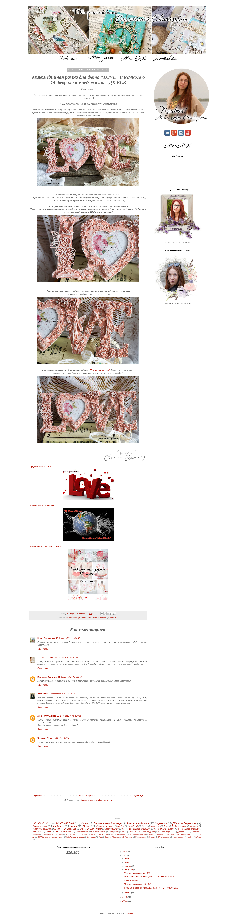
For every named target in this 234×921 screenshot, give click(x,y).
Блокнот (132, 832)
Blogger (130, 913)
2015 (124, 901)
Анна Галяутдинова (46, 716)
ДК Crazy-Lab (70, 829)
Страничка (161, 823)
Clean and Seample (112, 837)
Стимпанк (91, 837)
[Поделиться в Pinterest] (114, 613)
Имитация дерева (156, 834)
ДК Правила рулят (147, 832)
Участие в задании (42, 829)
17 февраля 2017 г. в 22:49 (70, 677)
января (128, 892)
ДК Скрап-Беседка (118, 834)
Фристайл (37, 832)
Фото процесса (178, 837)
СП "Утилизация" (98, 832)
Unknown (41, 738)
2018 (124, 852)
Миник (86, 826)
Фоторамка (113, 618)
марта (128, 866)
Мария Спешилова (46, 638)
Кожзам (170, 834)
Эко (81, 829)
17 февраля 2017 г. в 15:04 (66, 657)
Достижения (183, 832)
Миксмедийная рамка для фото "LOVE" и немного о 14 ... (150, 877)
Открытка (41, 823)
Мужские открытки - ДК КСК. (137, 884)
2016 (124, 897)
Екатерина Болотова (47, 677)
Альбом (120, 826)
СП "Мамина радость (164, 829)
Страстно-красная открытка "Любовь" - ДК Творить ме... (151, 888)
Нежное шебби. (131, 880)
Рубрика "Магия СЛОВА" (42, 466)
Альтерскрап (71, 618)
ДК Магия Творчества (184, 823)
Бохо (93, 834)
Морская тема (82, 832)
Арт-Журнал (71, 834)
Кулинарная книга (184, 834)
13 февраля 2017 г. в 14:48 (68, 638)
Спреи (84, 823)
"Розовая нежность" (100, 370)
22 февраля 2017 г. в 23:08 (69, 716)
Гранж (57, 829)
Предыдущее (140, 795)
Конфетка (58, 826)
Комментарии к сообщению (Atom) (96, 800)
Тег (100, 837)
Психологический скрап (53, 834)
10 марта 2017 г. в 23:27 (58, 738)
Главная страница (87, 795)
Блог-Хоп (83, 834)
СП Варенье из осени (75, 837)
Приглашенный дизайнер (107, 823)
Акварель (155, 826)
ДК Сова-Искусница (166, 832)
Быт (166, 826)
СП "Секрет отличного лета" (50, 837)
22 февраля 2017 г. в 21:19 (62, 694)
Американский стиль (137, 823)
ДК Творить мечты (137, 834)
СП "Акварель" (163, 837)
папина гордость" (64, 832)
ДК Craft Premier (94, 829)
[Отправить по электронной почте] (102, 613)
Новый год (133, 826)
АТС (123, 832)
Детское (194, 826)
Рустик (152, 837)
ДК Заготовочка (179, 826)
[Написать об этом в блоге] (105, 613)
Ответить (42, 649)
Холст (145, 826)
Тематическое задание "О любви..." (47, 546)
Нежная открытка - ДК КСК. (137, 873)
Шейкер (191, 837)
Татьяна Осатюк (45, 657)
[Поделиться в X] (108, 613)
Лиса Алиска (43, 694)
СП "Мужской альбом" (188, 829)
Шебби (49, 832)
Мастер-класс (112, 829)
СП (123, 829)
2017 (124, 855)
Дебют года (127, 837)
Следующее (36, 795)
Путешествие (140, 837)
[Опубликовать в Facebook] (111, 613)
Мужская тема (104, 826)
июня (127, 862)
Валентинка (103, 834)
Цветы (73, 826)
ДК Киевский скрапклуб (87, 618)
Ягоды (198, 837)
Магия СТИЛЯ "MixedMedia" (43, 505)
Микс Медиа (102, 618)
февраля (129, 870)
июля (127, 858)
